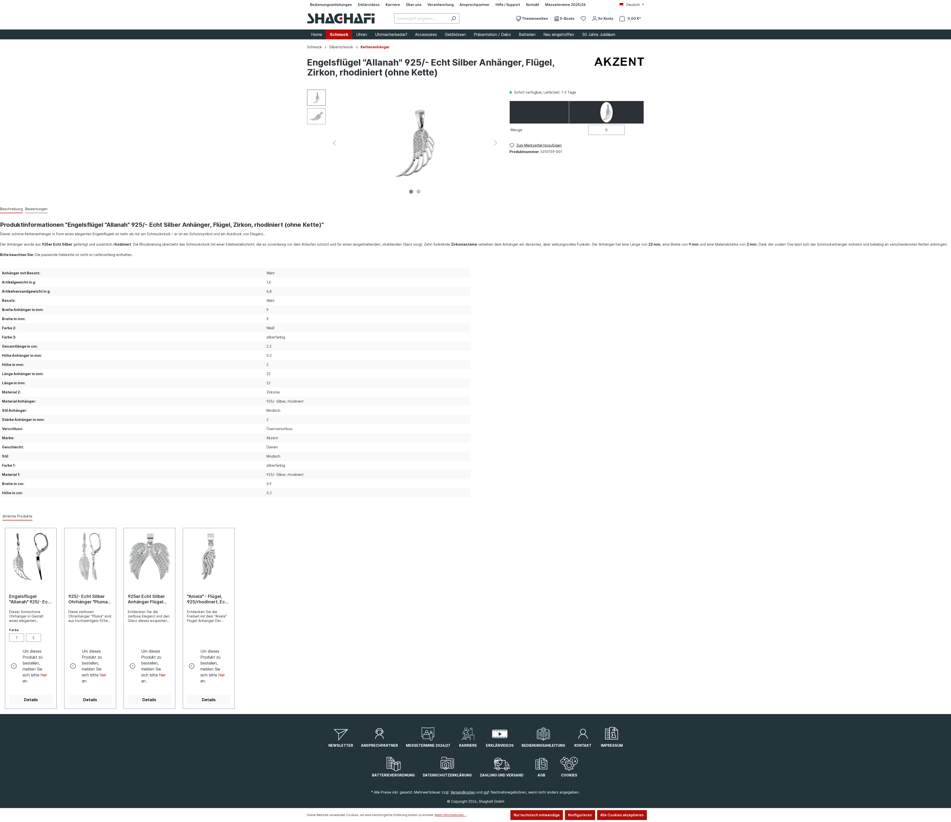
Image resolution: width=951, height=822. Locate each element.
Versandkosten (462, 792)
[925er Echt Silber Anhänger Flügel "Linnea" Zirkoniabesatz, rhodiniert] (149, 556)
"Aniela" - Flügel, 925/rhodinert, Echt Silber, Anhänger (208, 599)
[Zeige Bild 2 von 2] (419, 192)
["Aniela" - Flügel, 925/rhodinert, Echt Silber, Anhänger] (208, 556)
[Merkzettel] (583, 18)
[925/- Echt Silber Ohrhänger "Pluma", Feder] (90, 556)
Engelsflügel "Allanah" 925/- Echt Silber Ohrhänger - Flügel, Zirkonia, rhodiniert (30, 599)
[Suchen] (453, 18)
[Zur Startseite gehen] (341, 18)
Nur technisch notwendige (537, 815)
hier (44, 674)
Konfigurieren (580, 815)
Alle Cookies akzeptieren (622, 815)
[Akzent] (619, 68)
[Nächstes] (495, 143)
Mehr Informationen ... (451, 815)
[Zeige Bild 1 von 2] (411, 192)
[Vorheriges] (334, 143)
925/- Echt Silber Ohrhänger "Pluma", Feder (89, 599)
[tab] (11, 209)
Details (31, 699)
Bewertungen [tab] (36, 209)
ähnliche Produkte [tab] (17, 516)
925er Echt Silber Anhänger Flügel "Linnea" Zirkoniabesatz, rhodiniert (146, 599)
